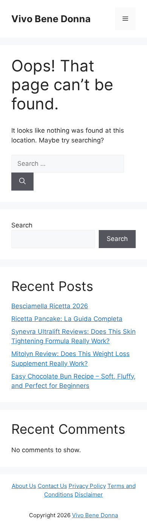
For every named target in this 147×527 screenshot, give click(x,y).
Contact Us (52, 485)
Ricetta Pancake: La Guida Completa (66, 319)
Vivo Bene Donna (51, 18)
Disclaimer (89, 494)
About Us (24, 485)
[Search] (22, 182)
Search (21, 225)
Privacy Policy (87, 485)
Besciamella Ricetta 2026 (49, 306)
